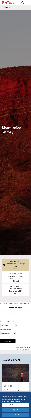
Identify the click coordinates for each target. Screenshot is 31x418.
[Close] (29, 394)
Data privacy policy (16, 401)
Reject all (15, 409)
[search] (22, 2)
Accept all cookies (15, 414)
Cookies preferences (15, 404)
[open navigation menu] (27, 2)
